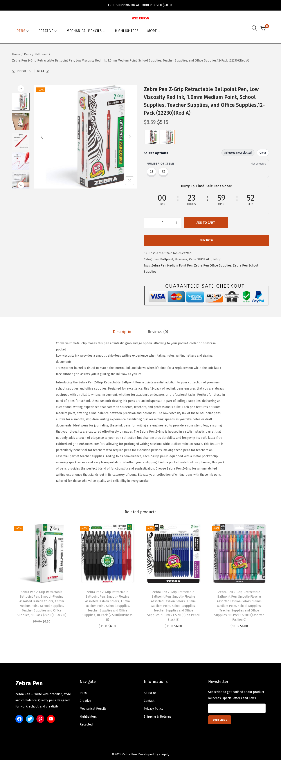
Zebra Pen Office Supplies (212, 265)
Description (123, 331)
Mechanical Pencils (93, 709)
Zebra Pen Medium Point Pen (172, 265)
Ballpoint (41, 54)
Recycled (86, 724)
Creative (85, 701)
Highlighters (88, 716)
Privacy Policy (153, 709)
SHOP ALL (204, 259)
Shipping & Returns (157, 716)
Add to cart (205, 223)
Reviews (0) (158, 331)
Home (16, 54)
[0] (263, 28)
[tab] (123, 332)
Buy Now (206, 240)
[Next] (129, 136)
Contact (149, 701)
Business (181, 259)
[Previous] (41, 136)
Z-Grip (217, 259)
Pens (27, 54)
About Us (150, 693)
